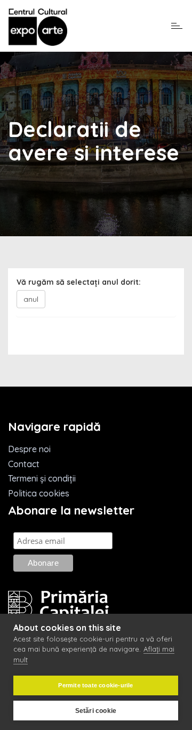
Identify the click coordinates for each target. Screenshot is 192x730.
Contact (23, 464)
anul (30, 299)
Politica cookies (38, 493)
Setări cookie (96, 711)
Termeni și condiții (42, 478)
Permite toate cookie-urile (95, 685)
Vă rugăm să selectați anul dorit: (79, 282)
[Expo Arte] (38, 27)
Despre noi (29, 449)
